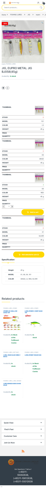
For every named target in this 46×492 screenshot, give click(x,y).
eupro (38, 15)
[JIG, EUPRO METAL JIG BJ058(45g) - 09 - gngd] (39, 144)
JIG (29, 15)
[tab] (8, 261)
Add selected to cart (30, 255)
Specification (8, 260)
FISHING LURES (16, 15)
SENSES (19, 381)
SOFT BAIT (16, 352)
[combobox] (20, 7)
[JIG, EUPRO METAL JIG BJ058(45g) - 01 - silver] (39, 221)
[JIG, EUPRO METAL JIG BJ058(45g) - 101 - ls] (39, 110)
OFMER (15, 308)
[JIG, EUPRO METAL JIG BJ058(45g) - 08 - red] (39, 178)
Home (4, 15)
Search (41, 7)
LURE (14, 381)
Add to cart (34, 212)
